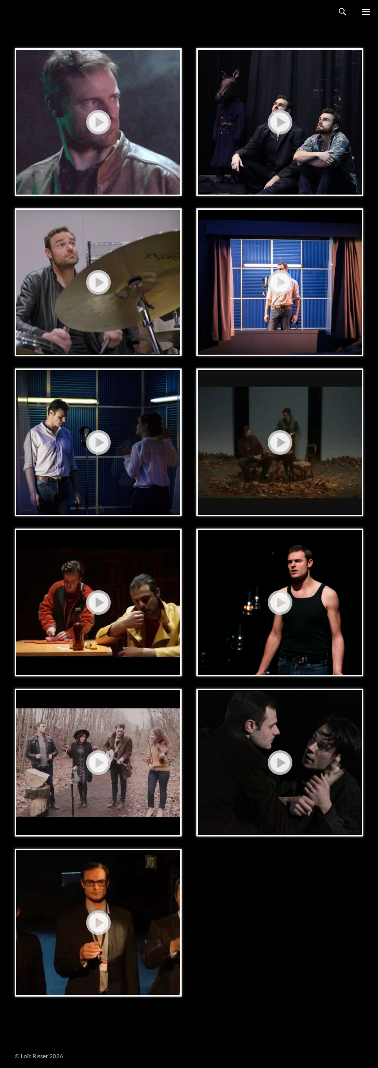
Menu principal (366, 12)
